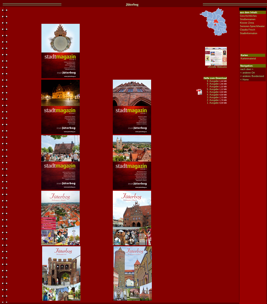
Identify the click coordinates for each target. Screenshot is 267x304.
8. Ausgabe (213, 83)
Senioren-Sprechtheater (252, 26)
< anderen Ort (247, 72)
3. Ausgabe (213, 97)
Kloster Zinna (247, 22)
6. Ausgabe (213, 89)
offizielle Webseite (217, 67)
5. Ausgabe (213, 92)
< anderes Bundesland (252, 76)
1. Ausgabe (213, 102)
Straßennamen (247, 19)
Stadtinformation (248, 33)
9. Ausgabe (213, 81)
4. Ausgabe (213, 94)
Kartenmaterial (248, 58)
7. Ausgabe (213, 86)
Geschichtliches (248, 16)
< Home (244, 79)
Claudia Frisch (247, 29)
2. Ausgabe (213, 100)
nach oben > (246, 69)
